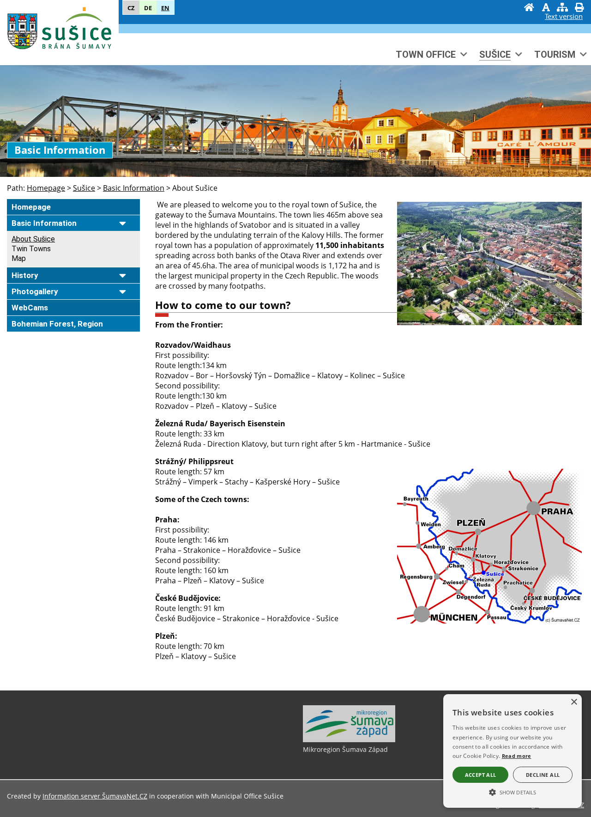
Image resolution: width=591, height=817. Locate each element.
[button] (512, 791)
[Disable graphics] (545, 8)
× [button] (573, 702)
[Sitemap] (562, 8)
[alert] (512, 751)
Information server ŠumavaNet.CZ (94, 796)
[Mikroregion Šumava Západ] (349, 740)
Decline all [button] (543, 774)
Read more (516, 755)
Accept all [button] (480, 774)
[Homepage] (529, 8)
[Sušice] (59, 31)
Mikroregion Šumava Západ (345, 749)
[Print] (579, 8)
